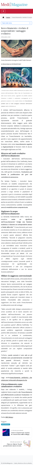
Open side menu (7, 23)
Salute (8, 17)
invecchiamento (5, 424)
